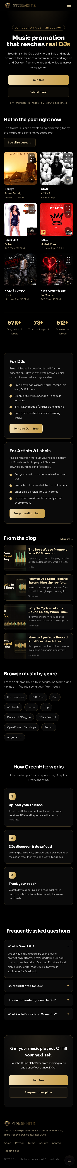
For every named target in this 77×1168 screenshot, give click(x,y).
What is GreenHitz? (21, 946)
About (7, 1143)
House (31, 707)
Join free (38, 80)
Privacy (19, 1143)
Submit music (38, 92)
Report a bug (12, 1150)
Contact (56, 1143)
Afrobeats (13, 707)
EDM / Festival (47, 717)
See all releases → (20, 142)
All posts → (66, 539)
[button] (31, 179)
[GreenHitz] (21, 5)
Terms (31, 1143)
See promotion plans (27, 513)
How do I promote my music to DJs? (32, 1000)
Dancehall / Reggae (19, 717)
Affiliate (43, 1143)
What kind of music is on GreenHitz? (32, 1014)
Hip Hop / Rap (15, 697)
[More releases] (68, 214)
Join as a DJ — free (26, 428)
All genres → (14, 737)
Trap (46, 707)
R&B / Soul (38, 697)
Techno (49, 727)
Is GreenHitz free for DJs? (25, 986)
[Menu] (69, 5)
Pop (54, 697)
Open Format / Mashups (21, 727)
